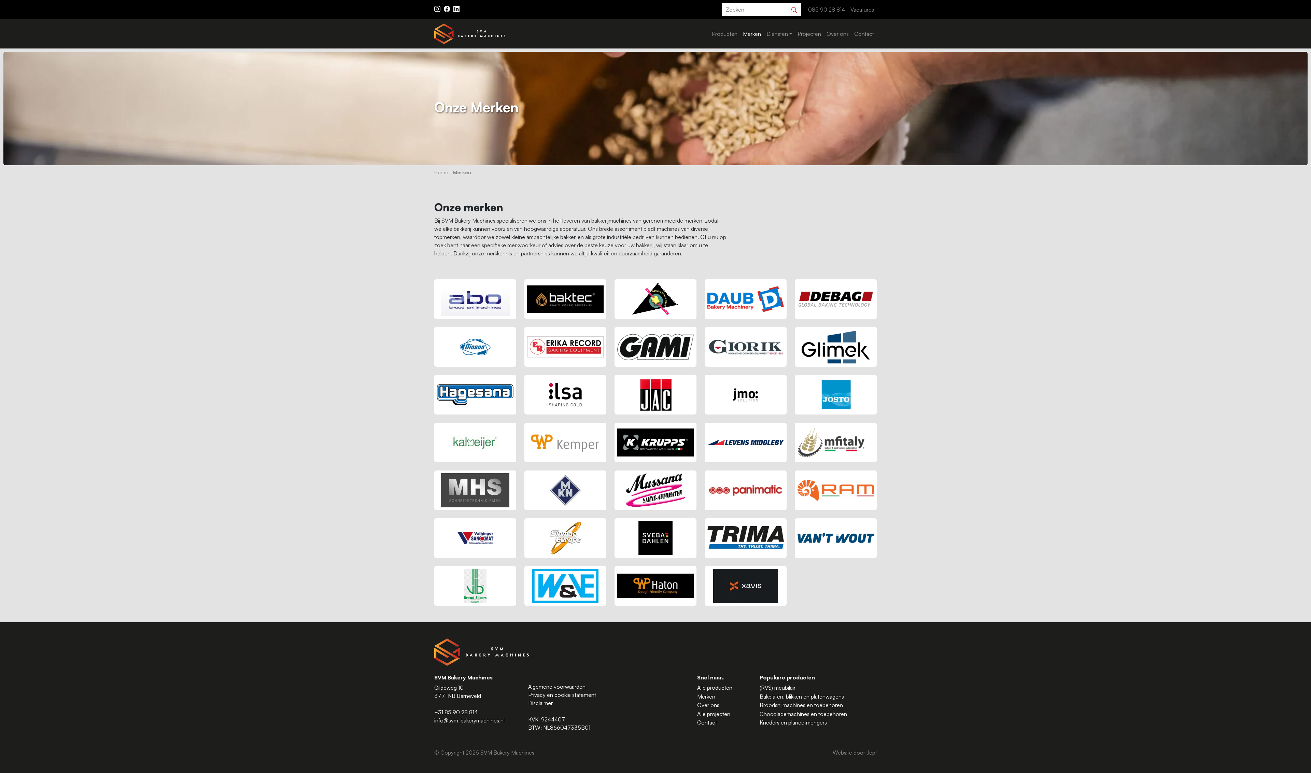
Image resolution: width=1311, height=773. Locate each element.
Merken (752, 33)
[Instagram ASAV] (438, 8)
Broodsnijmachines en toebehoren (801, 705)
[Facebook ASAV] (447, 8)
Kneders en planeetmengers (793, 722)
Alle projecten (713, 714)
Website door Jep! (855, 752)
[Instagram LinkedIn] (456, 8)
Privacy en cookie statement (562, 694)
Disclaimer (540, 703)
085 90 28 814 (826, 9)
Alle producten (714, 687)
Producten (724, 33)
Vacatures (862, 9)
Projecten (809, 33)
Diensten (777, 33)
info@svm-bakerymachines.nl (469, 720)
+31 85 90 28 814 (456, 712)
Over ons (838, 33)
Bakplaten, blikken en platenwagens (802, 696)
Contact (864, 33)
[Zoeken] (794, 9)
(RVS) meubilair (777, 687)
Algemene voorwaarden (557, 686)
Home (441, 172)
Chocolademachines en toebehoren (803, 714)
